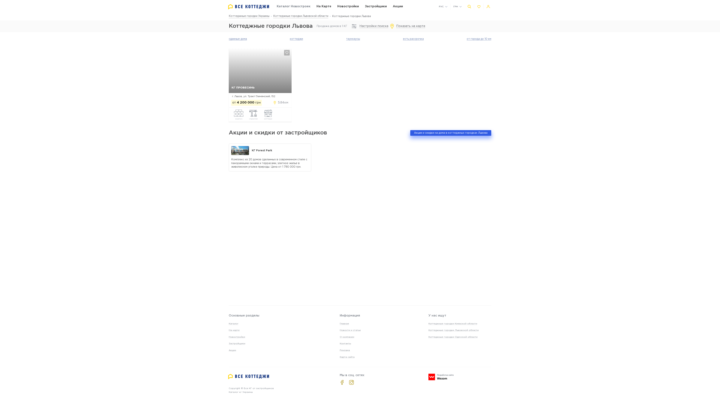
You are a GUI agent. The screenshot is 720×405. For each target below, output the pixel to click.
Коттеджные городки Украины (249, 16)
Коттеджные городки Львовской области (300, 16)
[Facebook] (342, 382)
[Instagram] (351, 382)
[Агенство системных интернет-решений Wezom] (441, 377)
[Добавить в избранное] (287, 53)
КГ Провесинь (243, 87)
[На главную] (248, 7)
